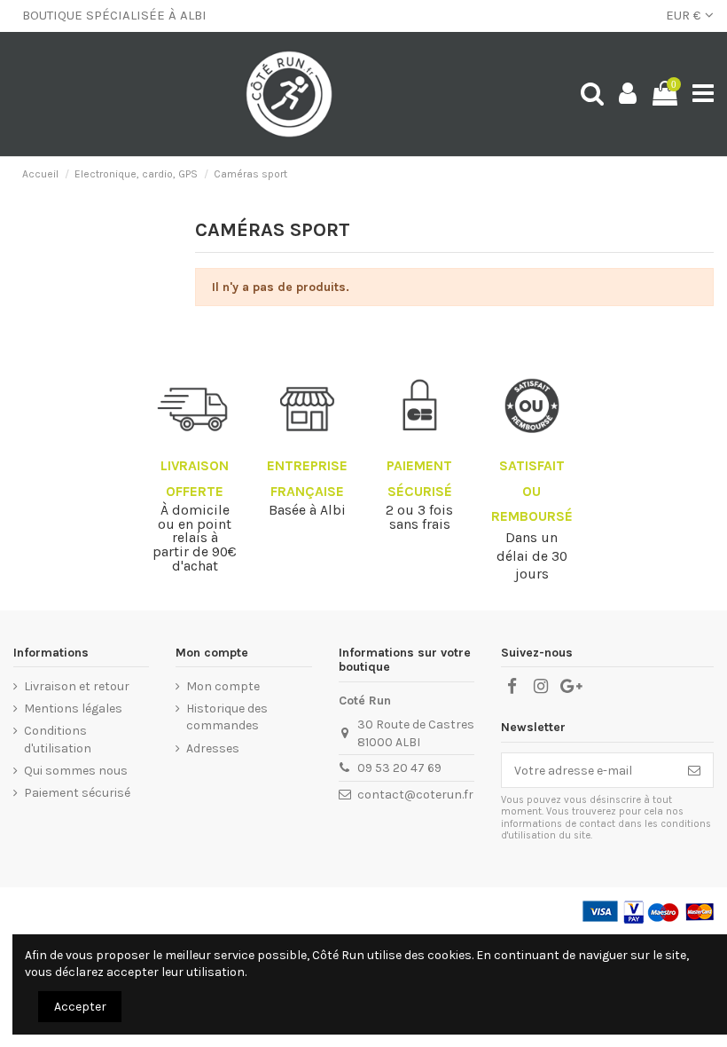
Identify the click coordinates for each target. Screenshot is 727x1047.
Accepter (80, 1006)
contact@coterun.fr (415, 794)
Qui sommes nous (76, 770)
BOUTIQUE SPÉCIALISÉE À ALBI (114, 15)
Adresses (212, 748)
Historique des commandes (227, 717)
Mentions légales (73, 708)
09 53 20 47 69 (399, 767)
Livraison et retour (76, 686)
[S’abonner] (694, 770)
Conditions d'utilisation (57, 739)
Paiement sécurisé (77, 792)
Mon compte (223, 686)
